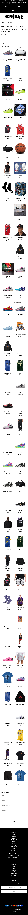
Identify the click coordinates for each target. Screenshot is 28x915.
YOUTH (14, 845)
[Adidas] (20, 90)
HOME (14, 834)
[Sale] (20, 483)
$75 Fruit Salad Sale (14, 855)
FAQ (14, 859)
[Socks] (8, 600)
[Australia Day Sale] (8, 129)
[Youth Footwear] (20, 677)
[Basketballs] (20, 148)
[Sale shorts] (20, 561)
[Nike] (20, 385)
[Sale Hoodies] (8, 522)
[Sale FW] (20, 503)
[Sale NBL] (20, 542)
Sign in (10, 6)
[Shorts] (20, 580)
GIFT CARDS (14, 847)
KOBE (14, 848)
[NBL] (20, 365)
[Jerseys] (8, 269)
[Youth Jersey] (8, 697)
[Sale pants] (8, 561)
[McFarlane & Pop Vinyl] (20, 327)
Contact (14, 868)
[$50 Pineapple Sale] (20, 51)
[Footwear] (20, 210)
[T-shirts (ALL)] (20, 600)
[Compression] (8, 168)
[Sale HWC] (20, 522)
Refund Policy (14, 873)
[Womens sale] (20, 658)
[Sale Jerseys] (8, 542)
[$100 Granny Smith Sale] (8, 51)
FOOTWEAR (14, 840)
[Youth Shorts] (8, 775)
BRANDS (14, 836)
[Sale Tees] (8, 580)
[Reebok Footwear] (8, 483)
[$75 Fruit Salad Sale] (8, 71)
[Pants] (20, 425)
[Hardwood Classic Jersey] (8, 230)
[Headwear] (20, 230)
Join (14, 6)
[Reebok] (20, 464)
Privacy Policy (14, 875)
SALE (14, 852)
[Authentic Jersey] (20, 129)
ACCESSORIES (13, 843)
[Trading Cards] (20, 619)
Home (3, 22)
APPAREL (14, 841)
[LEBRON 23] (20, 307)
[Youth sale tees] (20, 755)
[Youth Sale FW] (20, 716)
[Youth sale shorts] (8, 754)
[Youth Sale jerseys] (20, 735)
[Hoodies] (20, 249)
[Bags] (8, 148)
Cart (14, 10)
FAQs (14, 866)
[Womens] (20, 639)
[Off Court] (8, 425)
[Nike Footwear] (8, 404)
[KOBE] (20, 288)
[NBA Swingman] (8, 365)
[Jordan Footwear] (8, 288)
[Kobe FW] (8, 307)
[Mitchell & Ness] (8, 346)
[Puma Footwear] (8, 464)
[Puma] (20, 445)
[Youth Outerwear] (20, 697)
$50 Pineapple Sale (14, 853)
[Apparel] (20, 110)
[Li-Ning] (8, 327)
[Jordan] (20, 269)
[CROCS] (20, 168)
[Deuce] (8, 187)
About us (14, 870)
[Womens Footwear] (8, 658)
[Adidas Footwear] (8, 110)
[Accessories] (8, 90)
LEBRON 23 (14, 850)
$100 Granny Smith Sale (14, 857)
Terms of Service (14, 871)
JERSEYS (14, 838)
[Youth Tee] (20, 775)
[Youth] (8, 677)
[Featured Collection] (20, 189)
